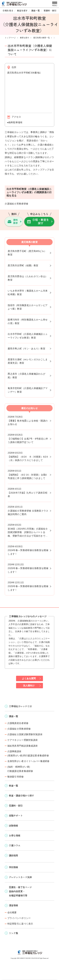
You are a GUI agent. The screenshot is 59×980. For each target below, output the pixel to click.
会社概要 (12, 912)
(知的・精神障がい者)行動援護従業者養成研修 (20, 768)
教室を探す (22, 10)
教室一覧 (13, 785)
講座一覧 (35, 10)
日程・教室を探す (40, 221)
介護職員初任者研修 (17, 723)
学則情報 (13, 867)
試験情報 (13, 825)
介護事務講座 (14, 751)
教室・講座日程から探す (21, 795)
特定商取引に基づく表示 (20, 923)
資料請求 (15, 221)
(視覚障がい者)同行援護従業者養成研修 (28, 755)
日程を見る (8, 10)
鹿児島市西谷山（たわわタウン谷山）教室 (28, 278)
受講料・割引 (50, 10)
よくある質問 (29, 678)
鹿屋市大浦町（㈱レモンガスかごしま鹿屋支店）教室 (28, 361)
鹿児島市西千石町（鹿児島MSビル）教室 (27, 253)
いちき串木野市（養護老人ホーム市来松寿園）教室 (28, 292)
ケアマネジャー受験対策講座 (22, 740)
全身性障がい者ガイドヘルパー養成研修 (28, 761)
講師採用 (13, 855)
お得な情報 (14, 835)
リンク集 (13, 933)
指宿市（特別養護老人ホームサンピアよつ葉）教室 (28, 307)
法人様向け (29, 685)
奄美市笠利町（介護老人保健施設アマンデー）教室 (28, 390)
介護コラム (14, 845)
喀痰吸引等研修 (15, 776)
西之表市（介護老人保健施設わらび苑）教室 (26, 375)
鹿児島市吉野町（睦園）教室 (23, 265)
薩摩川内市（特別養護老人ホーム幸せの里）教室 (28, 321)
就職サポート (16, 815)
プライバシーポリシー (19, 918)
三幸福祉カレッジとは (20, 706)
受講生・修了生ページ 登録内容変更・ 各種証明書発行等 (20, 891)
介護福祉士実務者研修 (19, 728)
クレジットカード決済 (20, 877)
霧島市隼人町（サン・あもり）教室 (26, 348)
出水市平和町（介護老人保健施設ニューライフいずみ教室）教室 (28, 336)
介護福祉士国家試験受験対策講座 (24, 734)
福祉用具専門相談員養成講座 (22, 745)
